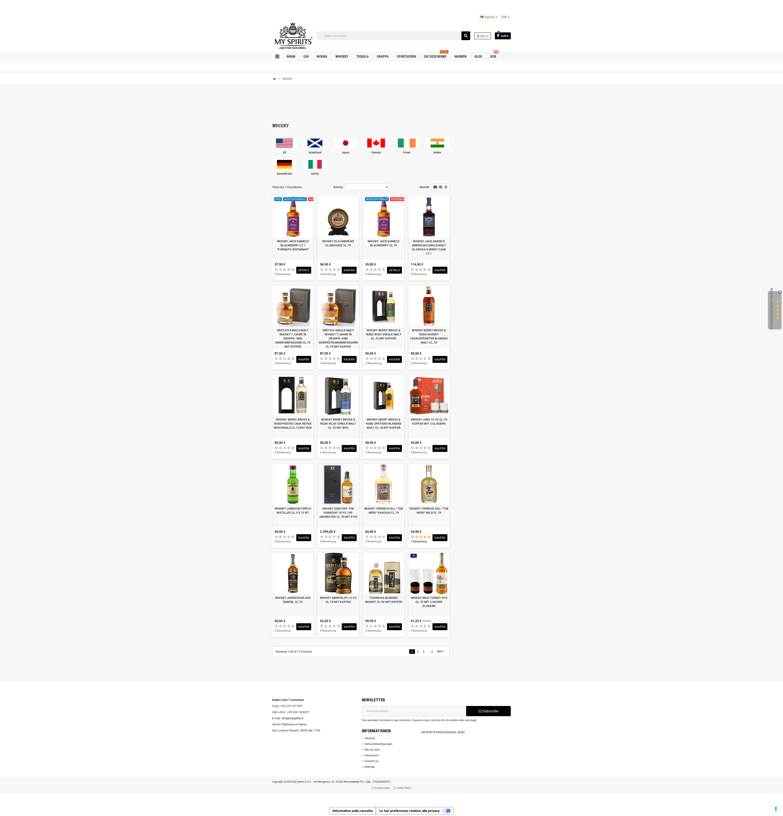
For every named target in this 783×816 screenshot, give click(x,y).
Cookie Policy (403, 787)
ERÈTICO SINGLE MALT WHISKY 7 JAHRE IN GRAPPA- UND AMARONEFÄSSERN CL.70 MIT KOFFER (293, 338)
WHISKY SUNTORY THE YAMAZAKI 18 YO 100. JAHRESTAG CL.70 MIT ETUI (338, 512)
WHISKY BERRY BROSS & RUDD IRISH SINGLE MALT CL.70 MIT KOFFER (383, 334)
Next (441, 651)
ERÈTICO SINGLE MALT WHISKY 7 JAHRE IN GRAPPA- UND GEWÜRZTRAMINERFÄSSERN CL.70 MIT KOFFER (338, 338)
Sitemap (369, 766)
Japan (345, 152)
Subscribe (490, 711)
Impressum (371, 755)
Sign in (482, 35)
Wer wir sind (372, 749)
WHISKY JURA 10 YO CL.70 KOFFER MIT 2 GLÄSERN (429, 421)
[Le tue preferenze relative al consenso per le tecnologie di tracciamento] (776, 809)
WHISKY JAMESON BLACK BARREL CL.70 (293, 599)
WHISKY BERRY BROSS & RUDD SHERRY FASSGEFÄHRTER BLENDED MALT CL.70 (429, 336)
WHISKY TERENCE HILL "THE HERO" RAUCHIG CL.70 (383, 510)
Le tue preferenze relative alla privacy (409, 811)
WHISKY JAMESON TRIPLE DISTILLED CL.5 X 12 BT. (293, 510)
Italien (315, 173)
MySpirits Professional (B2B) (443, 732)
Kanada (376, 152)
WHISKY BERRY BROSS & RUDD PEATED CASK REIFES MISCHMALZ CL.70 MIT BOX (293, 423)
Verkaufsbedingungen (378, 744)
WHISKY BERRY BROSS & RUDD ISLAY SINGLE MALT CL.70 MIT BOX (338, 423)
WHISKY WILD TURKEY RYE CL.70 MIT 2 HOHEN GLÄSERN (429, 602)
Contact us (371, 761)
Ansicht (424, 187)
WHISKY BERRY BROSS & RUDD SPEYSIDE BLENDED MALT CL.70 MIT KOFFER (383, 423)
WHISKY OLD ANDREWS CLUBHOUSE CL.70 (338, 243)
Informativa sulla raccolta (353, 811)
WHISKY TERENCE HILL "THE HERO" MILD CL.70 (428, 510)
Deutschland (284, 173)
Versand (369, 738)
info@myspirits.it (292, 718)
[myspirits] (292, 35)
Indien (437, 152)
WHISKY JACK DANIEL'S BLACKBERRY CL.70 (384, 243)
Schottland (315, 152)
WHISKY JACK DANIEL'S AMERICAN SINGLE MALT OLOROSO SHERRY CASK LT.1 (429, 247)
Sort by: (338, 187)
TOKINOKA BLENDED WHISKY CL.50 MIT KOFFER (383, 599)
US (284, 152)
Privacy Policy (382, 787)
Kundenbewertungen (771, 308)
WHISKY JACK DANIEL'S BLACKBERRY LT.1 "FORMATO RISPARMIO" (293, 245)
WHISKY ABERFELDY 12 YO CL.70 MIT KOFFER (338, 599)
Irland (406, 152)
